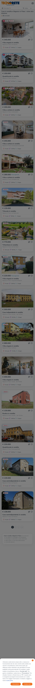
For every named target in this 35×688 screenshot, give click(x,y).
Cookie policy (9, 680)
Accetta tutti (27, 684)
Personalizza (16, 684)
